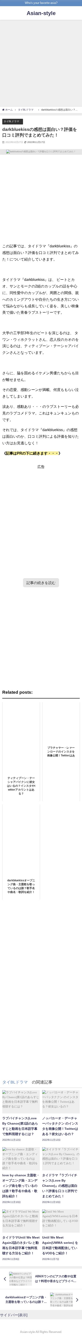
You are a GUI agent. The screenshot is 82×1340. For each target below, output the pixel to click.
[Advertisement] (41, 64)
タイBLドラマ (13, 121)
